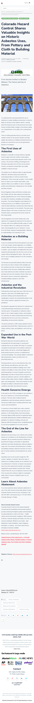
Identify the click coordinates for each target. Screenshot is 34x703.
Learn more (17, 649)
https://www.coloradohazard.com (10, 530)
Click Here (17, 685)
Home (2, 11)
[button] (27, 3)
